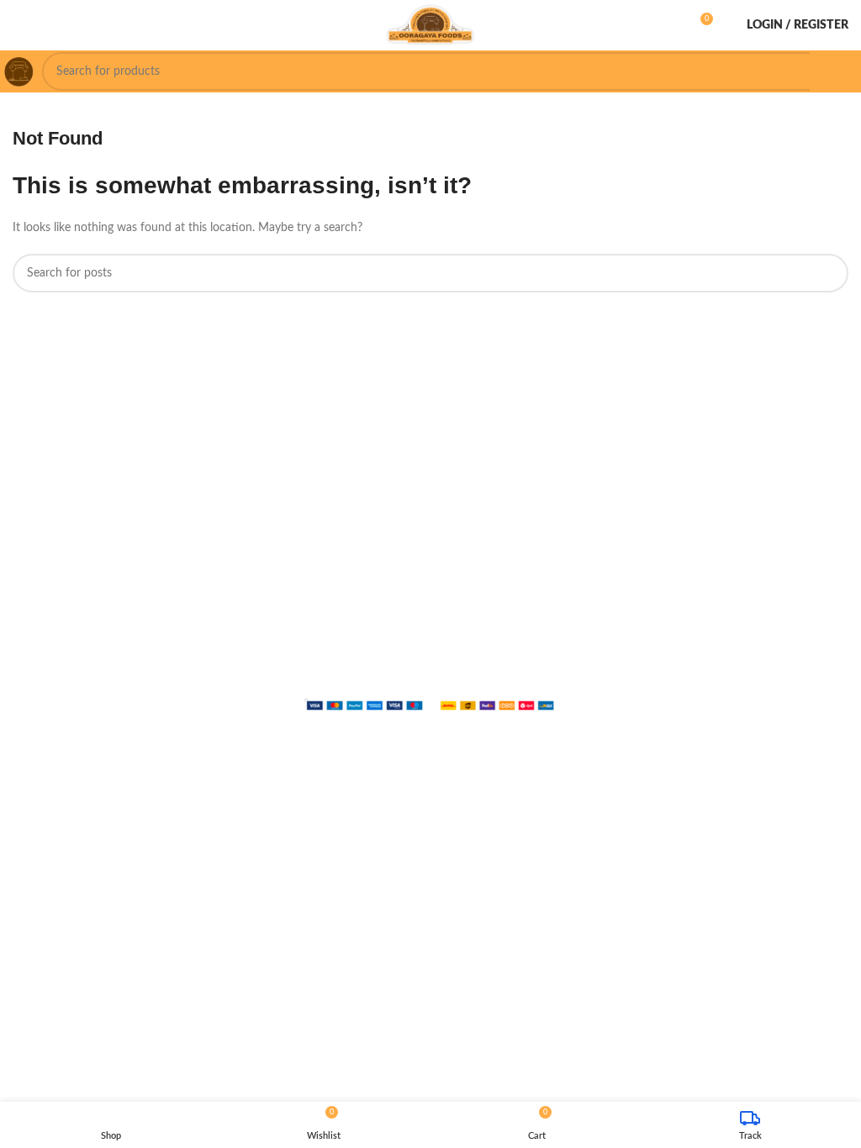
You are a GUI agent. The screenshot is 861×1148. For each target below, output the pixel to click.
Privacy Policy (647, 691)
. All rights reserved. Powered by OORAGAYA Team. (390, 691)
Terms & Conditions (737, 691)
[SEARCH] (829, 71)
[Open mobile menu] (19, 25)
